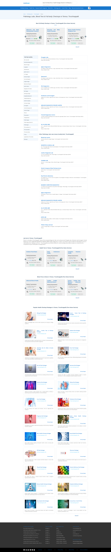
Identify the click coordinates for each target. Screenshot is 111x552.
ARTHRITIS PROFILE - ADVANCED (61, 543)
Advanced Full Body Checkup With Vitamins (32, 30)
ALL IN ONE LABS (45, 124)
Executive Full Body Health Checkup (53, 30)
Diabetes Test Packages (75, 330)
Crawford (26, 67)
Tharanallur (26, 115)
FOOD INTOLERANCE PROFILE (77, 541)
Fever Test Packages (74, 347)
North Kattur (26, 86)
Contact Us (50, 549)
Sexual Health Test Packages (76, 433)
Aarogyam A (47, 528)
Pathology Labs (57, 8)
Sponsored (44, 76)
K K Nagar (26, 74)
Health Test (31, 8)
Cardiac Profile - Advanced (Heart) (53, 281)
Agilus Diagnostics (46, 67)
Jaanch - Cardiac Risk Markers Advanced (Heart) (74, 282)
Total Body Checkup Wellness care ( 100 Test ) (30, 537)
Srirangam (26, 105)
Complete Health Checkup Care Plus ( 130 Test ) (31, 541)
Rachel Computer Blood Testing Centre (51, 168)
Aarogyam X (47, 541)
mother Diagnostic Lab (47, 153)
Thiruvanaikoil (27, 129)
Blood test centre (45, 137)
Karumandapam (27, 79)
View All (77, 46)
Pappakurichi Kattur (28, 88)
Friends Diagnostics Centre (48, 115)
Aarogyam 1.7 (47, 539)
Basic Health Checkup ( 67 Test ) (28, 528)
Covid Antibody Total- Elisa (77, 530)
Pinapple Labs (44, 57)
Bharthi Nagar (27, 64)
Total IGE (57, 530)
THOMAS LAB (44, 160)
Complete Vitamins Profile (74, 252)
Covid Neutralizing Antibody (77, 535)
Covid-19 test (65, 8)
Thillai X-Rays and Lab (47, 224)
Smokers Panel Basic (31, 251)
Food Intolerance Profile (53, 252)
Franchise (40, 549)
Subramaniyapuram (28, 108)
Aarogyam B (47, 530)
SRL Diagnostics (45, 86)
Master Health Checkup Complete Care (74, 30)
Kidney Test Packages (74, 382)
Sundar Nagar (26, 110)
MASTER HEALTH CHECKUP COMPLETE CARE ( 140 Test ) (32, 543)
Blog (70, 8)
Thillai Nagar (26, 120)
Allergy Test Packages (41, 313)
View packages (50, 319)
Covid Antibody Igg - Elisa (77, 528)
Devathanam (26, 69)
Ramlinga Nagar (27, 93)
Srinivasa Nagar (27, 103)
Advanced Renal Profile (32, 280)
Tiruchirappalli (36, 14)
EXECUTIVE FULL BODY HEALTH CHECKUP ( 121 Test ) (32, 530)
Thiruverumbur (27, 132)
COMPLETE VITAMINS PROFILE (78, 543)
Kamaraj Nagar (27, 76)
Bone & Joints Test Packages (43, 500)
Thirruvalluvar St (27, 127)
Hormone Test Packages (75, 365)
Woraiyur (26, 139)
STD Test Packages (41, 450)
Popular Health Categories (41, 8)
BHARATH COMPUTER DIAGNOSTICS (50, 185)
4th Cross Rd (26, 59)
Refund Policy (71, 549)
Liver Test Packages (41, 399)
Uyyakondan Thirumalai (28, 136)
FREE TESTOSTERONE (59, 535)
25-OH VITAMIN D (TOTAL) (60, 537)
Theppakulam (26, 117)
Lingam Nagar (26, 81)
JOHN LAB (43, 217)
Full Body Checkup (24, 8)
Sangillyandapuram (28, 96)
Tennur (25, 112)
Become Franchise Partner (77, 8)
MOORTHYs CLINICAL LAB (47, 145)
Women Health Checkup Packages (44, 484)
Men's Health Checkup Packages (44, 433)
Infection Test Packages (42, 382)
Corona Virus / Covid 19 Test (76, 500)
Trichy (25, 134)
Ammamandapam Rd (28, 62)
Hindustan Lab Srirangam (47, 95)
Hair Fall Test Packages (42, 365)
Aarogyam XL (47, 543)
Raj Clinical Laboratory (47, 176)
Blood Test (50, 8)
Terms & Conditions (84, 549)
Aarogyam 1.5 (47, 537)
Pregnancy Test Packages (42, 416)
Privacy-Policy (60, 549)
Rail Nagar (26, 91)
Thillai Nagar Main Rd (28, 122)
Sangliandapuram (27, 98)
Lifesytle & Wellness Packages (76, 484)
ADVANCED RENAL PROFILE (60, 539)
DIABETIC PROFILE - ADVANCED (61, 541)
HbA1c (57, 528)
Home (24, 14)
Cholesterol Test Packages (75, 399)
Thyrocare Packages (74, 450)
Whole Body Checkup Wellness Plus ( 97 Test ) (30, 535)
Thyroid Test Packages (41, 467)
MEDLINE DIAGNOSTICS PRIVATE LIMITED (51, 105)
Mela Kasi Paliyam (27, 84)
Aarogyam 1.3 (47, 535)
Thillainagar (26, 124)
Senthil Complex (27, 100)
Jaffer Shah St (26, 71)
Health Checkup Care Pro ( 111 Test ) (29, 539)
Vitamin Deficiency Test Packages (77, 467)
